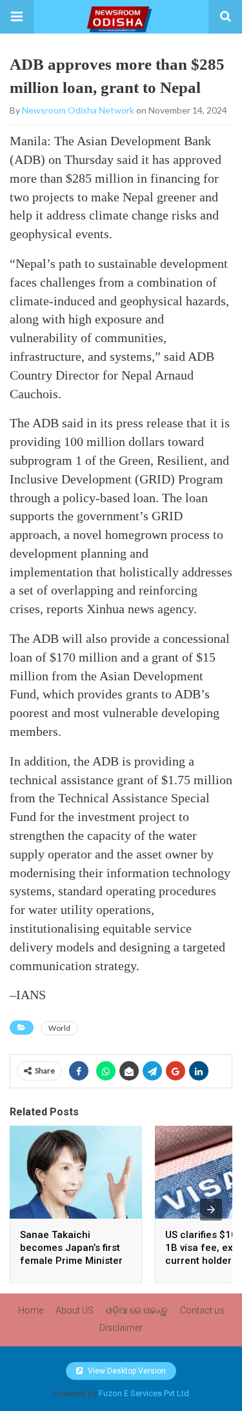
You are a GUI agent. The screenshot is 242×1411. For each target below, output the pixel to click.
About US (74, 1310)
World (59, 1028)
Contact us (202, 1310)
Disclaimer (121, 1328)
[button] (17, 17)
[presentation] (211, 1210)
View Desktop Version (126, 1370)
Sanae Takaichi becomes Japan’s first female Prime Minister (71, 1247)
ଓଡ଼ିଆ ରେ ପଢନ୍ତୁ (137, 1310)
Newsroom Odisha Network (78, 110)
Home (30, 1310)
